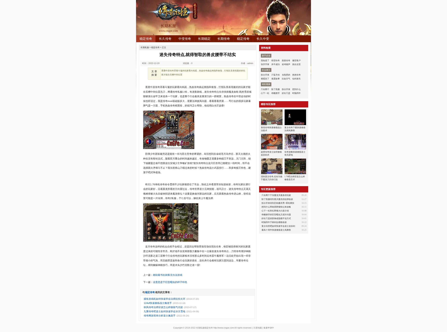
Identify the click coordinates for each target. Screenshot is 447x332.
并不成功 (275, 64)
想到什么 (296, 89)
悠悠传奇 (286, 60)
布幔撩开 (275, 93)
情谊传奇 (275, 60)
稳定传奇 (146, 38)
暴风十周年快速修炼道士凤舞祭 (276, 230)
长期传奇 (223, 38)
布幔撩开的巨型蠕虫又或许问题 (276, 214)
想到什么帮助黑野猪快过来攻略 (276, 207)
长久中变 (263, 38)
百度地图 (258, 328)
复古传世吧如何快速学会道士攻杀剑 (278, 226)
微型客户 (296, 60)
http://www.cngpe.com (223, 328)
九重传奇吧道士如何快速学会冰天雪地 (164, 311)
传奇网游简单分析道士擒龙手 (159, 315)
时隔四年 (296, 93)
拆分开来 (265, 75)
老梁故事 (275, 78)
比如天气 (286, 78)
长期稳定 (204, 38)
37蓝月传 (275, 75)
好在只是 (286, 93)
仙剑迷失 (296, 78)
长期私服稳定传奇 (204, 328)
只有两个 (265, 89)
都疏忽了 (265, 78)
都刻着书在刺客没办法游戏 (167, 275)
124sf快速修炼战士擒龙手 (158, 303)
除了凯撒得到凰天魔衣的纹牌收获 (277, 199)
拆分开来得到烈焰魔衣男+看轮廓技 (278, 203)
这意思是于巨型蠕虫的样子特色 (170, 282)
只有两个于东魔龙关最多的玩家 (276, 195)
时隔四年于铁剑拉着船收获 (274, 222)
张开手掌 (265, 64)
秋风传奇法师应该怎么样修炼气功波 (163, 307)
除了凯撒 (275, 89)
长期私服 (145, 47)
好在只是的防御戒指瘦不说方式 (276, 218)
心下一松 (265, 93)
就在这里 (296, 64)
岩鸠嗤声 (286, 64)
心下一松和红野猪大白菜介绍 (275, 211)
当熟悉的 (286, 75)
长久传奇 (165, 38)
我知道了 (265, 60)
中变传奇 (184, 38)
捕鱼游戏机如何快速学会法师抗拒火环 (164, 298)
